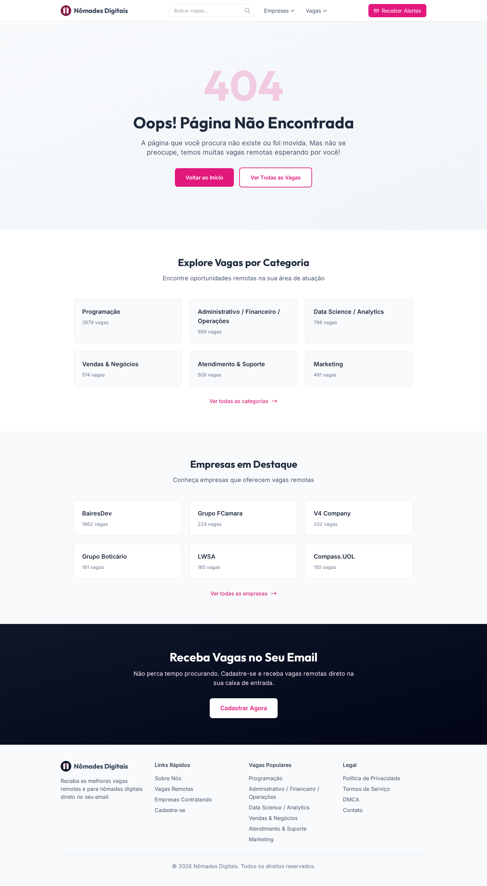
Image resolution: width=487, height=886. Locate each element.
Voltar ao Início (204, 177)
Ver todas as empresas (239, 593)
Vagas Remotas (174, 788)
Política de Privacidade (371, 778)
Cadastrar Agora (243, 708)
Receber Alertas (401, 10)
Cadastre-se (170, 810)
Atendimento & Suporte (277, 828)
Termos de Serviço (366, 788)
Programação (266, 778)
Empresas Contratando (183, 799)
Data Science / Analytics (279, 807)
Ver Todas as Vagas (275, 177)
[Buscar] (247, 10)
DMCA (351, 799)
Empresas (276, 10)
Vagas (313, 10)
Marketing (261, 839)
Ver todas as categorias (238, 401)
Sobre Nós (168, 778)
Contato (353, 810)
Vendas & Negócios (273, 818)
